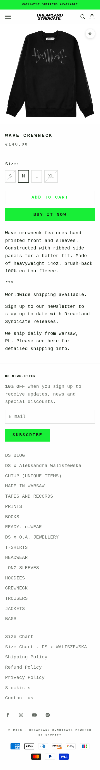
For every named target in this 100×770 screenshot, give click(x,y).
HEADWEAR (16, 557)
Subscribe (28, 435)
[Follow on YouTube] (34, 715)
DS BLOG (15, 455)
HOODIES (15, 578)
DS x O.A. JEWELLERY (32, 537)
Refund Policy (23, 667)
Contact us (19, 698)
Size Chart (19, 636)
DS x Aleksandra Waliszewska (43, 465)
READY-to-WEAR (23, 527)
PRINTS (13, 506)
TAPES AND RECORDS (29, 496)
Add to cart (50, 197)
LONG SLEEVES (22, 567)
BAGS (10, 618)
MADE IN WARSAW (25, 486)
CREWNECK (16, 588)
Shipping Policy (26, 657)
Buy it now (50, 214)
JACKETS (15, 608)
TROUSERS (16, 598)
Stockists (18, 688)
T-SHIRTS (16, 547)
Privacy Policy (25, 677)
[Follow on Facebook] (7, 715)
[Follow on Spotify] (47, 715)
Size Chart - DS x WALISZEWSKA (46, 647)
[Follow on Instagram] (21, 715)
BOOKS (12, 517)
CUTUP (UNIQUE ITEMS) (33, 476)
